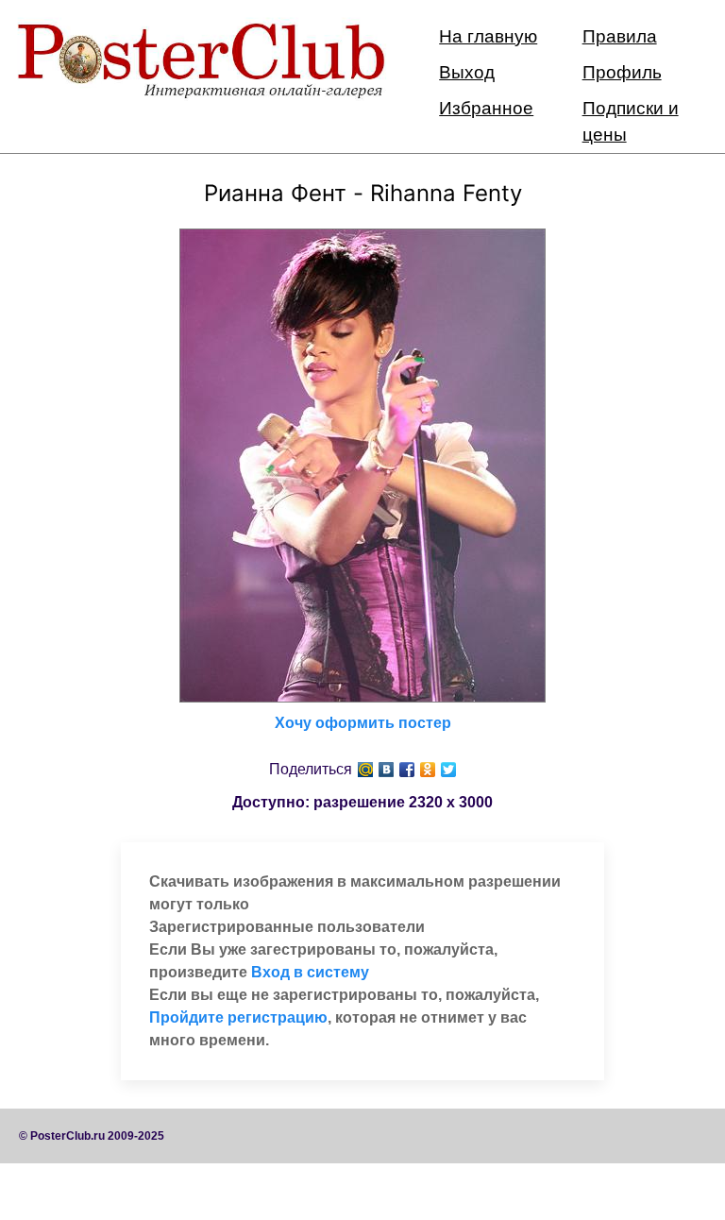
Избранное (486, 108)
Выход (467, 72)
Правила (619, 36)
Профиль (622, 72)
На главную (488, 36)
